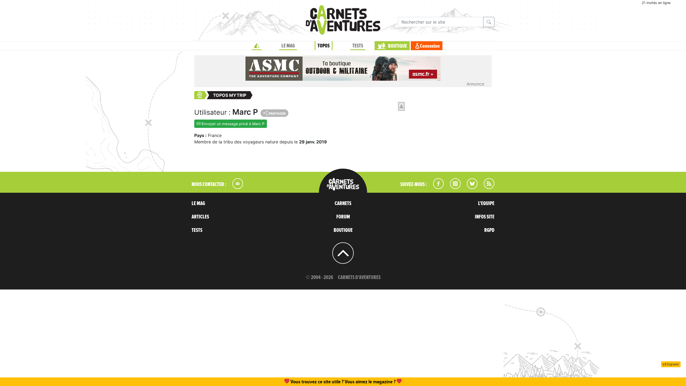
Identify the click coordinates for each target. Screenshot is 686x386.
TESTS (357, 46)
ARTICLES (200, 217)
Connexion (430, 46)
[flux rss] (486, 187)
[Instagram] (453, 187)
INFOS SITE (484, 217)
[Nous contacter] (235, 187)
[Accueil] (257, 46)
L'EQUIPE (486, 203)
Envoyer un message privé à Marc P (232, 123)
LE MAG (288, 46)
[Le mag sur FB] (436, 187)
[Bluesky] (469, 187)
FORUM (343, 217)
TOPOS (324, 46)
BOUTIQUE (397, 46)
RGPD (489, 230)
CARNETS (343, 203)
